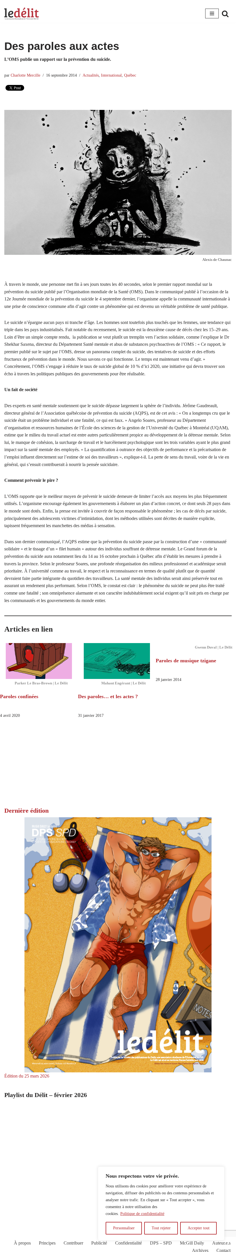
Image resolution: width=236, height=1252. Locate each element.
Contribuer (73, 1243)
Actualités (91, 75)
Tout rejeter (161, 1228)
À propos (22, 1243)
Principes (47, 1243)
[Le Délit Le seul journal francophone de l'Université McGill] (21, 13)
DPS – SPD (161, 1243)
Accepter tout (199, 1228)
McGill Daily (192, 1243)
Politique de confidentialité (142, 1214)
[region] (161, 1203)
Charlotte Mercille (25, 75)
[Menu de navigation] (212, 13)
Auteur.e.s (221, 1243)
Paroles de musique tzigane (186, 660)
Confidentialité (128, 1243)
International (111, 75)
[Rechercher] (225, 13)
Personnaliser (124, 1228)
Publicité (99, 1243)
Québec (130, 75)
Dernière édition (26, 810)
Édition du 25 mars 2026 (26, 1076)
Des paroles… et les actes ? (108, 696)
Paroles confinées (19, 696)
